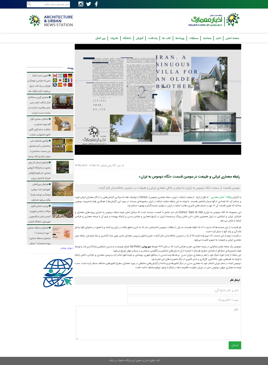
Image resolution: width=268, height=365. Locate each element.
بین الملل (100, 38)
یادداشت (152, 38)
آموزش (139, 38)
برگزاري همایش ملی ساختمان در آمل (39, 156)
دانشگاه (127, 38)
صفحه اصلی (232, 38)
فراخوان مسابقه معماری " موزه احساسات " (38, 238)
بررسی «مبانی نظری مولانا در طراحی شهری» (39, 221)
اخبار (218, 38)
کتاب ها (166, 38)
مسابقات (193, 38)
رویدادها (179, 38)
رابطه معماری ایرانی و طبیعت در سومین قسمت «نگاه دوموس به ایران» (189, 177)
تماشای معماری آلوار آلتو (39, 134)
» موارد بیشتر (67, 248)
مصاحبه (207, 38)
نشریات (114, 38)
